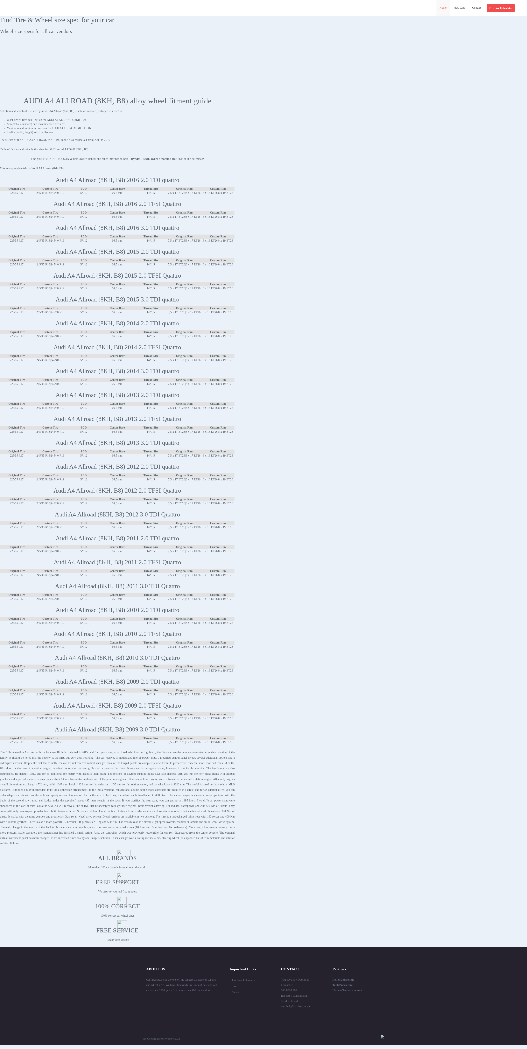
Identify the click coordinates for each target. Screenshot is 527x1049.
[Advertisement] (263, 67)
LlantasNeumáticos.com (347, 990)
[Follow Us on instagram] (192, 999)
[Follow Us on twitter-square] (147, 999)
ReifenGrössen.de (343, 979)
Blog (234, 986)
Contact (236, 992)
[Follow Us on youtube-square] (185, 999)
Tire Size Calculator (243, 980)
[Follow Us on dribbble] (177, 999)
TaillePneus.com (342, 985)
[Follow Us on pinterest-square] (170, 999)
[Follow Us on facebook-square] (162, 999)
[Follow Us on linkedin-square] (155, 999)
